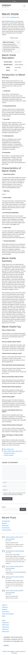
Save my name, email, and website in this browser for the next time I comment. (14, 493)
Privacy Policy (5, 611)
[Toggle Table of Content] (17, 42)
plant (20, 451)
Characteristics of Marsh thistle (11, 47)
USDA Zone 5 (5, 624)
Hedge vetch (5, 525)
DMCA (3, 616)
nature (17, 451)
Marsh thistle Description (9, 44)
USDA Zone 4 (10, 449)
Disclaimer (4, 609)
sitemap (6, 645)
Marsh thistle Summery (9, 49)
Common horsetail (8, 455)
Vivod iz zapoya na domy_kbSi (13, 566)
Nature (4, 620)
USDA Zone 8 (5, 631)
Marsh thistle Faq (8, 51)
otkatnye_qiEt (9, 576)
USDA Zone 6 (5, 627)
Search (4, 507)
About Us (4, 605)
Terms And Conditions (8, 613)
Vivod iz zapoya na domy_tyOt (13, 537)
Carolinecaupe (9, 551)
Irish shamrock (6, 527)
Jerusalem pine (6, 521)
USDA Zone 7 (5, 629)
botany (5, 451)
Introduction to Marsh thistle (10, 46)
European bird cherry (9, 453)
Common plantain (6, 530)
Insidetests (6, 5)
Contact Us (5, 607)
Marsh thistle (11, 451)
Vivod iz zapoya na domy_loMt (13, 590)
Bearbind (4, 523)
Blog (5, 449)
